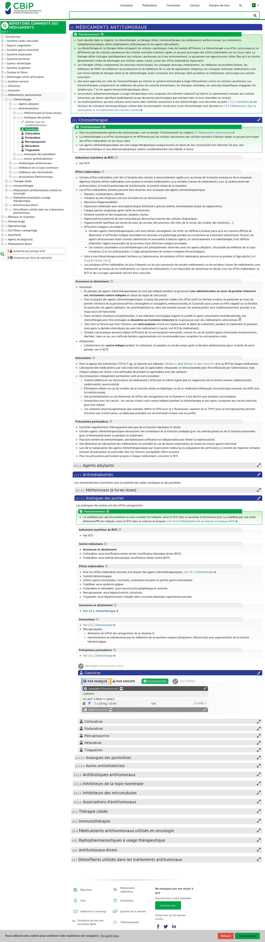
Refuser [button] (226, 935)
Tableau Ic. (170, 363)
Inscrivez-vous (168, 905)
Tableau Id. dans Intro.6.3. (199, 363)
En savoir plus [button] (110, 935)
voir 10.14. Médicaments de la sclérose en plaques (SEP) (201, 521)
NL (241, 5)
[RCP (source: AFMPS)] (89, 703)
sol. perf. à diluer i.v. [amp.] (98, 699)
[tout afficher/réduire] (205, 688)
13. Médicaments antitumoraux (213, 132)
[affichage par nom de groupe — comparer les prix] (84, 703)
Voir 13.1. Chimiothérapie (99, 611)
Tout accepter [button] (247, 935)
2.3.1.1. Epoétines (238, 101)
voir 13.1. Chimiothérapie (198, 572)
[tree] (30, 140)
